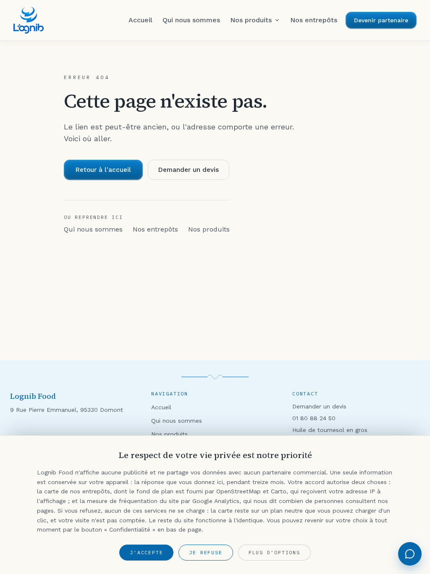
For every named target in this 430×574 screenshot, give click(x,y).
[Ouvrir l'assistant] (410, 554)
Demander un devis (188, 170)
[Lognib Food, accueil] (28, 20)
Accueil (161, 407)
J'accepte (146, 552)
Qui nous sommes (93, 229)
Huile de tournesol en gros (329, 430)
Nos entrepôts (155, 229)
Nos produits (209, 229)
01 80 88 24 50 (314, 418)
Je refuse (205, 552)
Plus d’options (274, 552)
